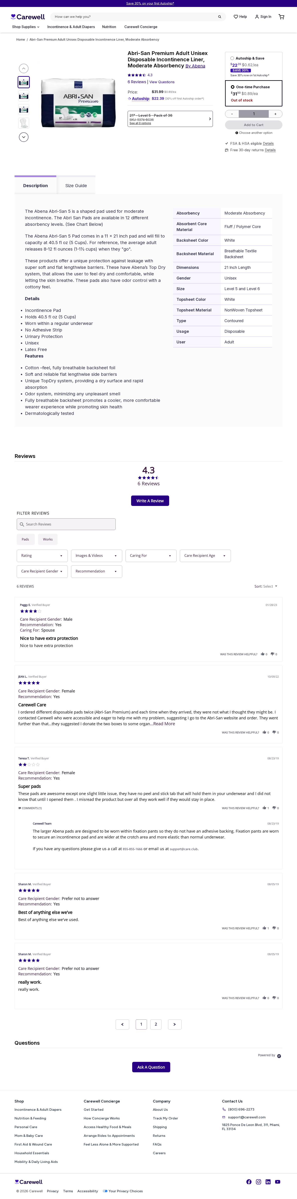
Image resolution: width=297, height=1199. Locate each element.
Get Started (93, 1110)
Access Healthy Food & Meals (107, 1127)
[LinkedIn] (268, 1182)
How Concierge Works (102, 1118)
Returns (159, 1136)
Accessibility (87, 1191)
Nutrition (109, 27)
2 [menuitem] (156, 1024)
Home (20, 39)
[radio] (26, 539)
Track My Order (165, 1118)
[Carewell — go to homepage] (27, 17)
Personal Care (26, 1127)
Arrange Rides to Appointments (109, 1136)
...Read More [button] (162, 724)
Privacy (53, 1191)
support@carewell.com (246, 1117)
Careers (159, 1153)
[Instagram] (258, 1182)
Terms (68, 1191)
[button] (262, 654)
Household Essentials (32, 1153)
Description (35, 185)
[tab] (150, 501)
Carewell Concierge (140, 27)
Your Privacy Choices (126, 1191)
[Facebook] (249, 1182)
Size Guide (76, 185)
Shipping (160, 1127)
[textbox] (279, 588)
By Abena (195, 65)
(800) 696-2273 (241, 1109)
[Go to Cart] (282, 16)
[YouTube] (277, 1182)
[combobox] (42, 556)
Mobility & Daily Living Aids (36, 1162)
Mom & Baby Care (29, 1136)
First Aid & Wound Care (33, 1144)
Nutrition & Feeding (30, 1118)
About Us (160, 1110)
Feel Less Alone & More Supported (111, 1144)
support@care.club (184, 849)
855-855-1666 (132, 849)
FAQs (157, 1144)
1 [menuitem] (141, 1024)
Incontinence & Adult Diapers (71, 27)
